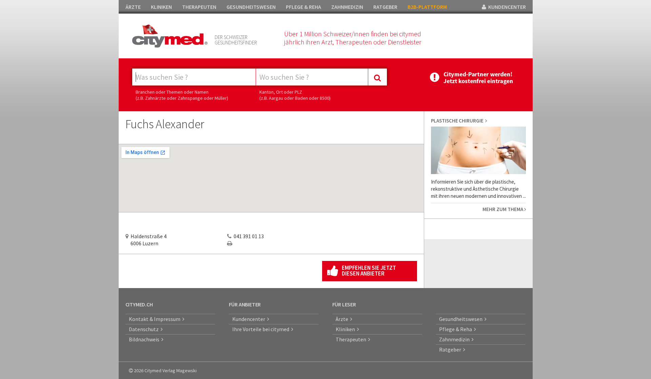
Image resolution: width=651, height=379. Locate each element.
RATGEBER (385, 6)
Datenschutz (145, 329)
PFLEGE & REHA (303, 6)
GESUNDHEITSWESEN (251, 6)
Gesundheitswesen (462, 319)
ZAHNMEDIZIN (347, 6)
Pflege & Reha (456, 329)
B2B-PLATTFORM (427, 6)
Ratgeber (451, 349)
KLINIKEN (161, 6)
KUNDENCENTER (506, 6)
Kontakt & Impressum (155, 319)
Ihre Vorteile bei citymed (261, 329)
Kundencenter (249, 319)
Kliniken (346, 329)
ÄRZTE (133, 6)
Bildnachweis (145, 339)
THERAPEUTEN (199, 6)
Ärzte (343, 319)
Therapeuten (352, 339)
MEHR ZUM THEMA (503, 209)
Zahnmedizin (455, 339)
